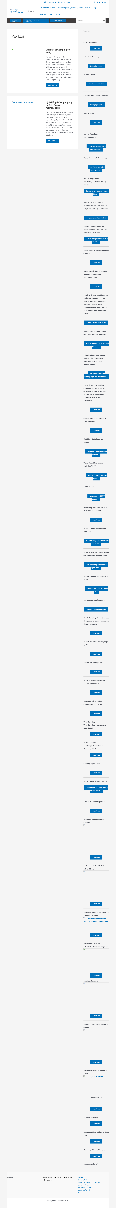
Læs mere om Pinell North (96, 323)
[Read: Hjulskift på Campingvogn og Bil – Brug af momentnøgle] (23, 102)
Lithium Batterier (84, 1185)
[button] (71, 2)
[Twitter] (97, 2)
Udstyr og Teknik (84, 1190)
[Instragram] (105, 2)
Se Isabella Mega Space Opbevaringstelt (97, 147)
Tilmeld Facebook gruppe (96, 609)
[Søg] (104, 20)
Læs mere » (52, 84)
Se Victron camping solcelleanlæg (97, 168)
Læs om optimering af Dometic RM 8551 (97, 345)
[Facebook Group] (102, 2)
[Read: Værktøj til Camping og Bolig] (27, 64)
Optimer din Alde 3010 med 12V (97, 590)
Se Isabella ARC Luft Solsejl (96, 218)
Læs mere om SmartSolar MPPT (97, 476)
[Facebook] (94, 2)
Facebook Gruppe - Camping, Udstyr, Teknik (97, 789)
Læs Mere (96, 263)
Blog (79, 1192)
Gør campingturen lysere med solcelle (97, 240)
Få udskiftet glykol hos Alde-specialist (97, 566)
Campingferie (82, 1180)
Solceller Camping (84, 1187)
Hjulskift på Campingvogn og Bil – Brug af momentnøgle (59, 105)
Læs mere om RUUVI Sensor (97, 497)
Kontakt (80, 1177)
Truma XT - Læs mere (96, 84)
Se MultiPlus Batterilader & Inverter (97, 452)
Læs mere (96, 48)
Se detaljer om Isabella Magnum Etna (97, 192)
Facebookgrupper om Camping (89, 1182)
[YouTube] (99, 2)
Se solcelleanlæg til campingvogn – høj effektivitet (95, 375)
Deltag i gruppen (96, 66)
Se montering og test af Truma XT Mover (97, 542)
